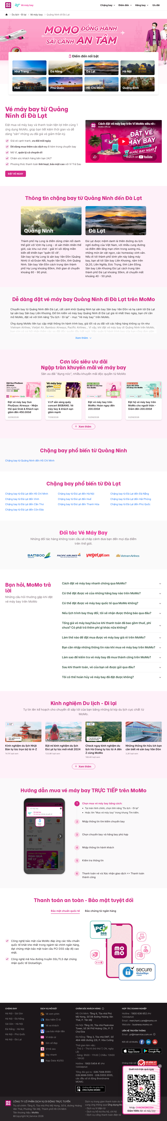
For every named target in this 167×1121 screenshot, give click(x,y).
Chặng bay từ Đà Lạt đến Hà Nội (76, 493)
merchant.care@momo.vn (143, 1020)
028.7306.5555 (102, 1071)
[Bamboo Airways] (39, 555)
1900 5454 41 (92, 1063)
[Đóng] (160, 1066)
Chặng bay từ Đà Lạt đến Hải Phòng (130, 499)
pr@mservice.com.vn (140, 1034)
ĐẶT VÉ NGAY (15, 173)
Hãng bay (140, 5)
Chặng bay (106, 5)
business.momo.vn (142, 1024)
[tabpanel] (83, 75)
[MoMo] (6, 14)
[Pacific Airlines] (69, 555)
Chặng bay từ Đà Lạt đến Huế (74, 499)
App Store (131, 1051)
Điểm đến (124, 5)
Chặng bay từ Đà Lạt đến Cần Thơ (24, 504)
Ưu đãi (156, 5)
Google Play (152, 1051)
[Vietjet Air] (98, 555)
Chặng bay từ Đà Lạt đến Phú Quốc (130, 504)
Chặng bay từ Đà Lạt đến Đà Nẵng (129, 493)
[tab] (83, 56)
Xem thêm (81, 337)
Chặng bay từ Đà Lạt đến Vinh (22, 499)
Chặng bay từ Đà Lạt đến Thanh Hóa (78, 504)
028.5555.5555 (104, 1075)
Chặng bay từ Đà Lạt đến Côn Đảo (24, 509)
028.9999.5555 (84, 1075)
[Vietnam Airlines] (127, 555)
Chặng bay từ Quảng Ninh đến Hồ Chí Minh (29, 460)
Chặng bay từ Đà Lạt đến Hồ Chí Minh (26, 493)
